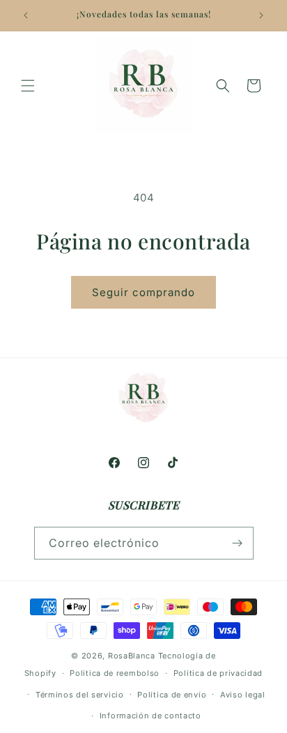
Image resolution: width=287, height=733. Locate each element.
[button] (28, 85)
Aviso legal (242, 695)
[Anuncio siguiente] (261, 15)
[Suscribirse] (237, 543)
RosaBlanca (131, 656)
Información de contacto (150, 715)
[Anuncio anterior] (25, 15)
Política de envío (171, 695)
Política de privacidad (218, 673)
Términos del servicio (80, 695)
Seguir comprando (143, 292)
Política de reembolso (115, 673)
